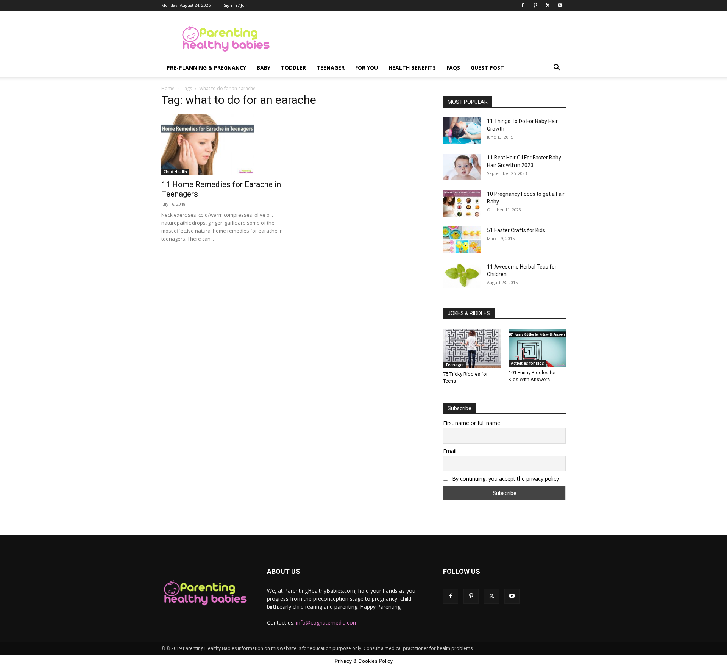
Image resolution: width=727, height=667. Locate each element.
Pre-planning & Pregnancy (206, 67)
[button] (557, 68)
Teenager (331, 67)
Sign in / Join (236, 5)
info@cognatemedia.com (327, 622)
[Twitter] (547, 5)
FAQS (453, 67)
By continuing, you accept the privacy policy (505, 478)
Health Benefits (412, 67)
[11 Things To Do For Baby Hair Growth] (462, 130)
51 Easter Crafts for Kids (516, 230)
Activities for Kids (527, 363)
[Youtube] (560, 5)
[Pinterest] (535, 5)
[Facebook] (522, 5)
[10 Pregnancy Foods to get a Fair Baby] (462, 203)
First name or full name (471, 422)
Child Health (175, 171)
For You (366, 67)
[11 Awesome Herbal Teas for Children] (462, 275)
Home (168, 88)
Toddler (293, 67)
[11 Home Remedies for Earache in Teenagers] (222, 144)
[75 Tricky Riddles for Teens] (472, 348)
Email (449, 451)
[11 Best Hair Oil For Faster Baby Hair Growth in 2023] (462, 167)
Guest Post (487, 67)
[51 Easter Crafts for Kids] (462, 239)
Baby (263, 67)
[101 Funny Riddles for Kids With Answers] (537, 348)
